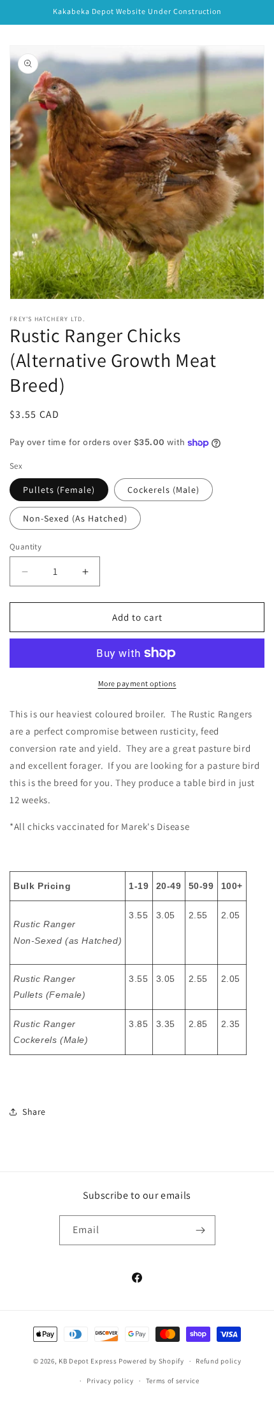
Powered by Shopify (151, 1360)
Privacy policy (110, 1380)
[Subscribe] (201, 1230)
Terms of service (172, 1380)
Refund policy (218, 1360)
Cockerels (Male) (163, 489)
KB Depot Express (88, 1360)
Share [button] (34, 1111)
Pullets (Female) (59, 489)
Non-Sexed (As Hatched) (75, 518)
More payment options (137, 683)
